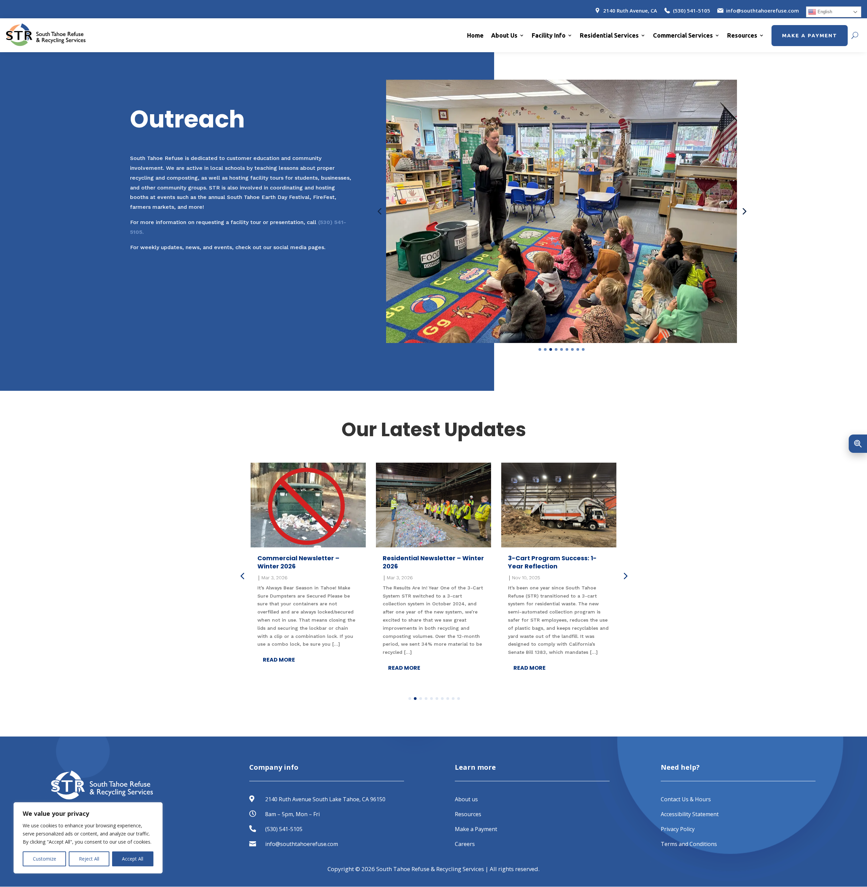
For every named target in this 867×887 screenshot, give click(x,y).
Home (475, 35)
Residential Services (609, 35)
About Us (504, 35)
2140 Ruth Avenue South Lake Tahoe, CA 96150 (325, 799)
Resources (742, 35)
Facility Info (549, 35)
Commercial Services (683, 35)
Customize (44, 858)
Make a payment (809, 35)
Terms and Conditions (689, 844)
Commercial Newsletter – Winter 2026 (298, 562)
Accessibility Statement (690, 814)
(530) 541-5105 (283, 829)
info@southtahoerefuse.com (301, 844)
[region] (88, 837)
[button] (379, 211)
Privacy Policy (678, 829)
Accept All (132, 858)
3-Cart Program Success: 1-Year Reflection (552, 562)
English (824, 11)
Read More (279, 660)
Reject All (89, 858)
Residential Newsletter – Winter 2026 (433, 562)
